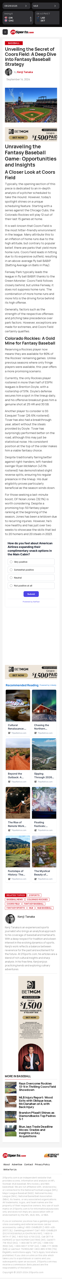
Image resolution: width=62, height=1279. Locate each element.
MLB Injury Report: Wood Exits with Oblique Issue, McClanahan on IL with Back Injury (36, 1102)
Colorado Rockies (37, 899)
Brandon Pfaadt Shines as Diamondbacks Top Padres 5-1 (37, 1116)
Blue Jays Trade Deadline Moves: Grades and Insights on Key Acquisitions (36, 1131)
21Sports (34, 895)
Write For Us (10, 1169)
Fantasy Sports (16, 907)
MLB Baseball (44, 907)
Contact (28, 1164)
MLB (31, 907)
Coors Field (13, 903)
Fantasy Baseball (34, 903)
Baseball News (15, 899)
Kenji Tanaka (25, 72)
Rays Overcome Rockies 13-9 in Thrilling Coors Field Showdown (37, 1086)
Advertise (17, 1164)
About (6, 1164)
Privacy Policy (42, 1164)
